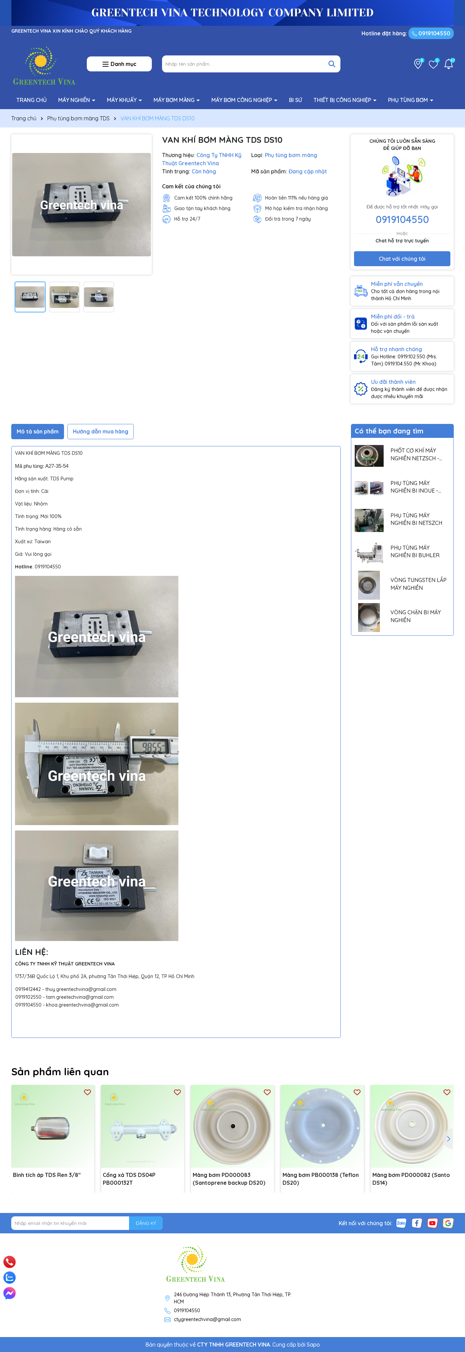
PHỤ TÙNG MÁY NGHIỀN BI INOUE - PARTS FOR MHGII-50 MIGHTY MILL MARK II (417, 487)
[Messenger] (9, 1293)
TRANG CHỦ (31, 100)
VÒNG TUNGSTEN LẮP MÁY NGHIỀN (418, 584)
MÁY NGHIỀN (74, 100)
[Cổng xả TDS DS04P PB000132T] (142, 1126)
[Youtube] (432, 1223)
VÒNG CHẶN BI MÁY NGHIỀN (415, 616)
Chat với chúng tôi (402, 258)
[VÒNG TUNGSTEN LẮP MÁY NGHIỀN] (369, 585)
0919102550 (28, 997)
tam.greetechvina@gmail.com (80, 997)
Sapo (313, 1344)
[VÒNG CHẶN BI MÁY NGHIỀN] (369, 617)
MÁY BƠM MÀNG (175, 100)
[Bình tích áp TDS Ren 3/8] (52, 1126)
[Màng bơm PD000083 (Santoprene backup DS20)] (232, 1126)
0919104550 (433, 33)
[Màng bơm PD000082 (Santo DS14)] (412, 1126)
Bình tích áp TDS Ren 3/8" (47, 1174)
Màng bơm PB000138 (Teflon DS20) (321, 1178)
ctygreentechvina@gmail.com (207, 1319)
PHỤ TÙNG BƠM (408, 100)
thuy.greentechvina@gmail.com (80, 989)
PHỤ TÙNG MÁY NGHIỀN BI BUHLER (414, 551)
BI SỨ (295, 100)
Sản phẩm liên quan (60, 1071)
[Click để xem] (81, 204)
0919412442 (28, 989)
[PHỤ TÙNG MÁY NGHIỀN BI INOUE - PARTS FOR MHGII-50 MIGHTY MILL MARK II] (369, 488)
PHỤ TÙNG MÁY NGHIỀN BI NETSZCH (416, 519)
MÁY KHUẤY (122, 100)
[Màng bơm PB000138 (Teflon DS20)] (322, 1126)
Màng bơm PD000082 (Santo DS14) (411, 1178)
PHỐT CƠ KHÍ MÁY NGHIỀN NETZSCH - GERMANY (414, 454)
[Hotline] (9, 1262)
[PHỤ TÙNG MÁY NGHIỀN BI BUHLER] (369, 552)
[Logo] (44, 64)
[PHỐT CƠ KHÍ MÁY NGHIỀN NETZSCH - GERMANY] (369, 455)
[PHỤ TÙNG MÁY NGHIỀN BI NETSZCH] (369, 520)
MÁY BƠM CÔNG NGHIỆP (242, 100)
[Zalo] (401, 1223)
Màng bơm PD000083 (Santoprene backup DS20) (229, 1178)
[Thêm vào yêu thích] (87, 1091)
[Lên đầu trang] (450, 1253)
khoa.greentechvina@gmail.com (82, 1005)
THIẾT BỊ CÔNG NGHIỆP (343, 100)
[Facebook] (417, 1223)
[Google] (448, 1223)
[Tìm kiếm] (332, 64)
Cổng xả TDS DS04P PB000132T (129, 1178)
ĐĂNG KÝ (146, 1223)
